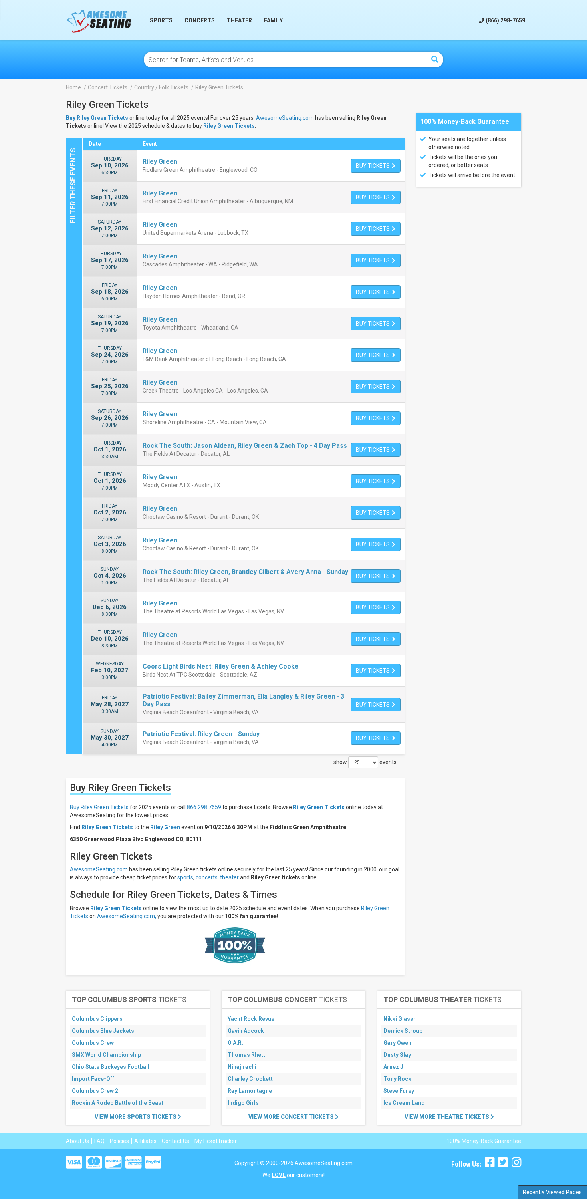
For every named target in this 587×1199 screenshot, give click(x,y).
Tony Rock (397, 1079)
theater (229, 877)
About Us (77, 1141)
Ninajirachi (242, 1067)
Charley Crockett (250, 1079)
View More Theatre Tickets (447, 1117)
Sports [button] (161, 20)
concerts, (207, 877)
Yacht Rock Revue (251, 1019)
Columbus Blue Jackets (103, 1031)
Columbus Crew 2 (95, 1091)
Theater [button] (239, 20)
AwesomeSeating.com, (126, 916)
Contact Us (175, 1141)
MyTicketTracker (215, 1141)
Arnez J (393, 1067)
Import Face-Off (93, 1079)
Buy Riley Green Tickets (99, 807)
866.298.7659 (204, 807)
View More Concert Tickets (291, 1117)
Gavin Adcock (246, 1031)
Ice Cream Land (404, 1103)
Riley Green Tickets (229, 126)
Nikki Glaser (399, 1019)
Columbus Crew (93, 1043)
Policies (119, 1141)
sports (185, 877)
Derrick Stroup (402, 1031)
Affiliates (145, 1141)
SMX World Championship (106, 1055)
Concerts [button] (199, 20)
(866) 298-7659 (504, 20)
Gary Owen (397, 1043)
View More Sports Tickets (136, 1117)
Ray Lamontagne (250, 1091)
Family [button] (273, 20)
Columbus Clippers (97, 1019)
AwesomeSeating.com (285, 118)
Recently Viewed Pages (552, 1192)
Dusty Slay (397, 1055)
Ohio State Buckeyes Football (110, 1067)
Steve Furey (398, 1091)
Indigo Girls (243, 1103)
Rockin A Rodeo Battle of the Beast (117, 1103)
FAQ (99, 1141)
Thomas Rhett (246, 1055)
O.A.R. (235, 1043)
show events (365, 762)
